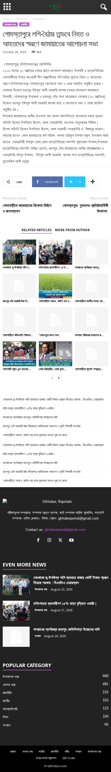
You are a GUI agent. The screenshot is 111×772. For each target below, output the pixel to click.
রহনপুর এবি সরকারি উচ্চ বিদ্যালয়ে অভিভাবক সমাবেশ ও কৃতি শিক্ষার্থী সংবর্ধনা (41, 426)
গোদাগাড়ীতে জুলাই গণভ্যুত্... (89, 369)
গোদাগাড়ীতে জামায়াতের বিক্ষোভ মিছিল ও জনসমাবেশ (27, 208)
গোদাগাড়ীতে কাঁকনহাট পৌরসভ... (18, 335)
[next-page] (58, 378)
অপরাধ (38, 636)
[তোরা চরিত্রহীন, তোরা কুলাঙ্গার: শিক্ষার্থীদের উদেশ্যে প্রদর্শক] (55, 353)
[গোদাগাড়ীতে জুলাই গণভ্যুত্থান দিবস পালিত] (91, 353)
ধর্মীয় (67, 751)
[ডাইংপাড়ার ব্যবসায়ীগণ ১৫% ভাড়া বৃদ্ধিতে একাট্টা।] (55, 252)
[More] (92, 181)
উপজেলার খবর (21, 19)
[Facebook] (39, 541)
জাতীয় (6, 701)
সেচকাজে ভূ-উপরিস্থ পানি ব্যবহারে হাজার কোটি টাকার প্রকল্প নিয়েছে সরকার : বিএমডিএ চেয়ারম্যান (53, 399)
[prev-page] (52, 378)
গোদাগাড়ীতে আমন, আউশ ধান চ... (55, 301)
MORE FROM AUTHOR (72, 230)
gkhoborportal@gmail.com (65, 530)
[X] (61, 541)
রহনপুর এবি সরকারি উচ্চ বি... (16, 301)
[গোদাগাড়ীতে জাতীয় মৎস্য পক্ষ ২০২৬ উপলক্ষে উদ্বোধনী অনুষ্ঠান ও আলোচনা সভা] (91, 286)
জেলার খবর (9, 685)
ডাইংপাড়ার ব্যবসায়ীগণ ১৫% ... (54, 267)
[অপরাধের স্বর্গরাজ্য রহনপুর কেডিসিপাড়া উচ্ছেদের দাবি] (91, 252)
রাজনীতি (24, 24)
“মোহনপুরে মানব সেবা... (50, 335)
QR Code (69, 758)
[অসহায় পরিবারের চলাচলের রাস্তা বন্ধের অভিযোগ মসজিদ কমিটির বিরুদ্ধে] (91, 319)
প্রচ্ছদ (13, 751)
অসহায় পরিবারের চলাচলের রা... (89, 335)
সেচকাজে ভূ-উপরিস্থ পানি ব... (17, 267)
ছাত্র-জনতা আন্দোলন (46, 758)
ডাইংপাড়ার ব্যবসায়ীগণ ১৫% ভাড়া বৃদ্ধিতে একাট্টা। (29, 408)
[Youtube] (72, 541)
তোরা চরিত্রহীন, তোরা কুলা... (52, 369)
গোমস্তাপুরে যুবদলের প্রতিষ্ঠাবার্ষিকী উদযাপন (85, 208)
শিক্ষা (5, 717)
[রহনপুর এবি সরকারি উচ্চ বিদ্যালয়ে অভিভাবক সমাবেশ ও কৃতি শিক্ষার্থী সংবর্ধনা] (19, 286)
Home (6, 19)
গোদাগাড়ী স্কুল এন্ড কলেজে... (17, 369)
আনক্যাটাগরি (10, 709)
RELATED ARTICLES (37, 230)
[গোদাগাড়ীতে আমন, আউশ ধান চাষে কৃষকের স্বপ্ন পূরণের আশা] (55, 286)
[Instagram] (50, 541)
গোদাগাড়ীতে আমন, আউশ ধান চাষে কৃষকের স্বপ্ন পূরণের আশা (35, 435)
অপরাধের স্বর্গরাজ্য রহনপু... (88, 267)
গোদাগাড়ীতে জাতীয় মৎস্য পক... (90, 301)
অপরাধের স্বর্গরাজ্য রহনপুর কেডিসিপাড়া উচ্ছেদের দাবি (30, 417)
